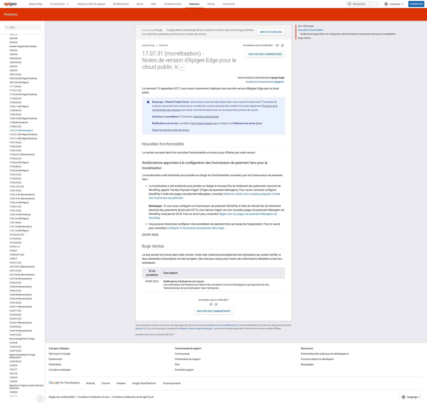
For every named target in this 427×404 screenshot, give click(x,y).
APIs (153, 4)
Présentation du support (187, 359)
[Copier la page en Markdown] (177, 67)
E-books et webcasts (60, 369)
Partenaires (55, 364)
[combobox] (362, 4)
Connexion (416, 4)
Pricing (211, 4)
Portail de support (184, 369)
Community (229, 4)
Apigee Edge (35, 4)
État (177, 364)
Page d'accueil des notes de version (170, 130)
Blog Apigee (307, 364)
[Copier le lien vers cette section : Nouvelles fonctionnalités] (187, 144)
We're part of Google (59, 353)
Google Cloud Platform (144, 383)
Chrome (105, 383)
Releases (194, 4)
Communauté (182, 353)
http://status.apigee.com (204, 123)
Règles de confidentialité (62, 397)
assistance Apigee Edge (206, 116)
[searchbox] (22, 27)
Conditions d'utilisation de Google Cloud (132, 397)
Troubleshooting (172, 4)
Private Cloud (57, 4)
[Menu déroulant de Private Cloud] (68, 4)
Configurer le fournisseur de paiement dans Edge (195, 228)
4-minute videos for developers (317, 359)
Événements (55, 359)
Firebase (121, 383)
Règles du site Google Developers (196, 328)
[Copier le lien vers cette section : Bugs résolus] (167, 246)
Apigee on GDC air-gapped (91, 4)
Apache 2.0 (140, 328)
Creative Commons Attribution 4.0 (223, 325)
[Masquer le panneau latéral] (40, 398)
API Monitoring (121, 4)
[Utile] (277, 45)
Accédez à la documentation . (265, 82)
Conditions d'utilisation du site (93, 397)
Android (90, 383)
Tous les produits (172, 383)
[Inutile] (282, 45)
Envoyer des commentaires (265, 54)
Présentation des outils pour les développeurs (325, 353)
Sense (140, 4)
